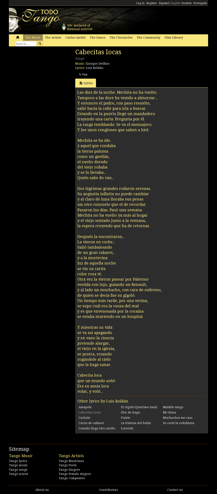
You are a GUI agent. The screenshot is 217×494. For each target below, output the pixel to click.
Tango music (18, 465)
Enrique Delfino (98, 63)
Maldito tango (173, 407)
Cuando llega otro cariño (97, 428)
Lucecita (127, 428)
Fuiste (125, 417)
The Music (33, 37)
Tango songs (18, 469)
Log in (140, 3)
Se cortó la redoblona (178, 423)
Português (200, 3)
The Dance (98, 37)
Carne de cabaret (91, 423)
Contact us (175, 489)
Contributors (108, 489)
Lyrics (88, 83)
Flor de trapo (130, 412)
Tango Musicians (71, 461)
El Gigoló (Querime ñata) (139, 407)
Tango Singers (69, 469)
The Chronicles (121, 37)
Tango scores (18, 474)
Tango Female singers (75, 474)
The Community (148, 37)
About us (42, 489)
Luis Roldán (94, 68)
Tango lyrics (18, 461)
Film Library (174, 37)
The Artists (53, 37)
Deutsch (186, 3)
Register (151, 3)
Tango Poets (68, 465)
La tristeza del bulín (136, 423)
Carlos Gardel (75, 37)
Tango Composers (72, 478)
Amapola (85, 407)
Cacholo (84, 417)
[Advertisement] (40, 77)
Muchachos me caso (177, 417)
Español (164, 3)
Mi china (169, 412)
